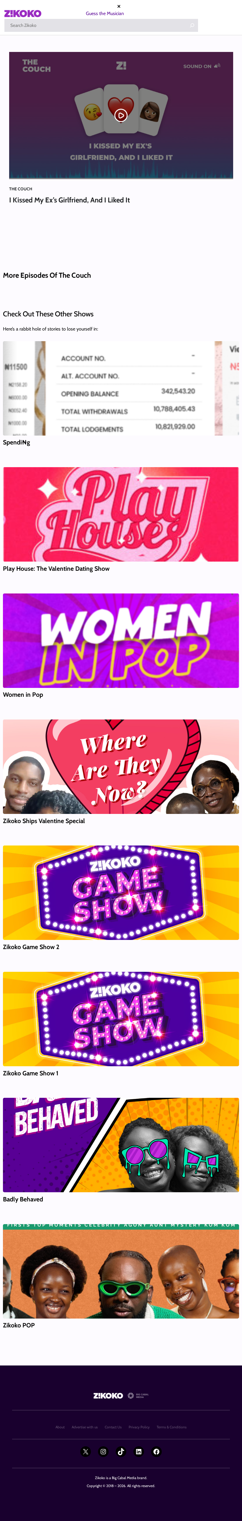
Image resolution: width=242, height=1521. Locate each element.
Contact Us (113, 1427)
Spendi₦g (16, 442)
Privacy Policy (139, 1427)
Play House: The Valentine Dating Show (56, 568)
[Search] (192, 25)
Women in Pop (23, 694)
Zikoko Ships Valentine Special (44, 821)
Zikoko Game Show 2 (31, 947)
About (60, 1427)
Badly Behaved (23, 1199)
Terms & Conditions (172, 1427)
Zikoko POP (19, 1325)
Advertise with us (85, 1427)
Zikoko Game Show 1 (30, 1073)
